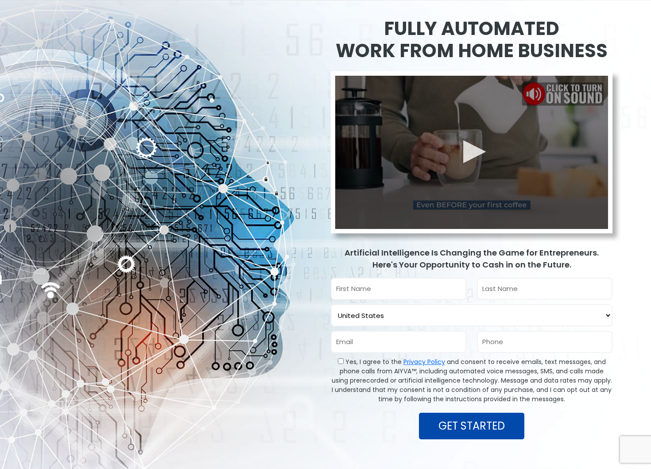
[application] (471, 152)
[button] (472, 152)
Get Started (471, 426)
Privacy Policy (424, 361)
